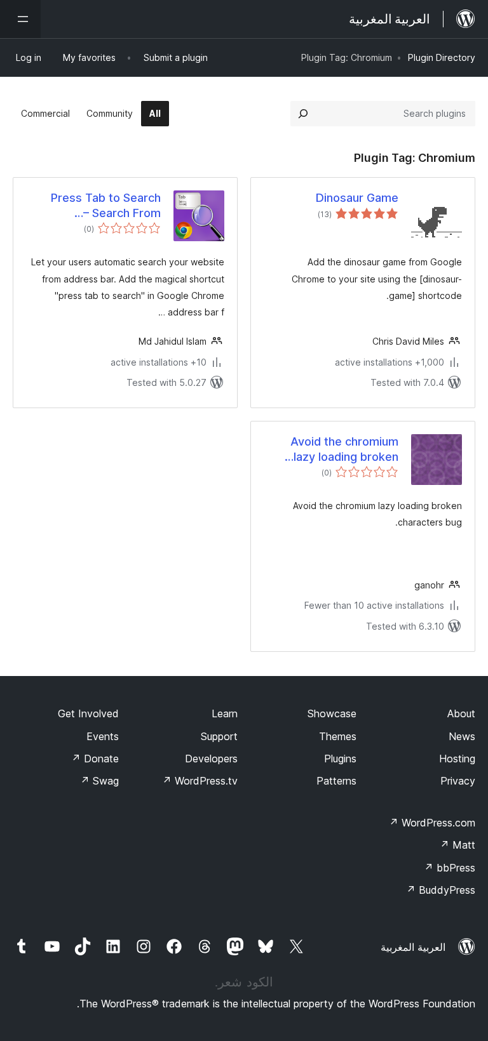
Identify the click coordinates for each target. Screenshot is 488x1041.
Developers (211, 758)
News (462, 736)
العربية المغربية (413, 947)
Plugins (340, 758)
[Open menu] (20, 19)
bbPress (449, 867)
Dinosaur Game (357, 197)
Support (219, 736)
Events (102, 736)
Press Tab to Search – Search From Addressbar (106, 205)
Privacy (457, 780)
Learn (225, 713)
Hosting (457, 758)
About (461, 713)
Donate (95, 758)
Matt (457, 845)
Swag (99, 780)
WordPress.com (432, 822)
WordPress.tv (200, 780)
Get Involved (88, 713)
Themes (337, 736)
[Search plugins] (303, 113)
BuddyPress (440, 890)
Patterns (336, 780)
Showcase (332, 713)
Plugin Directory (441, 57)
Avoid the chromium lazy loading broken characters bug (344, 449)
